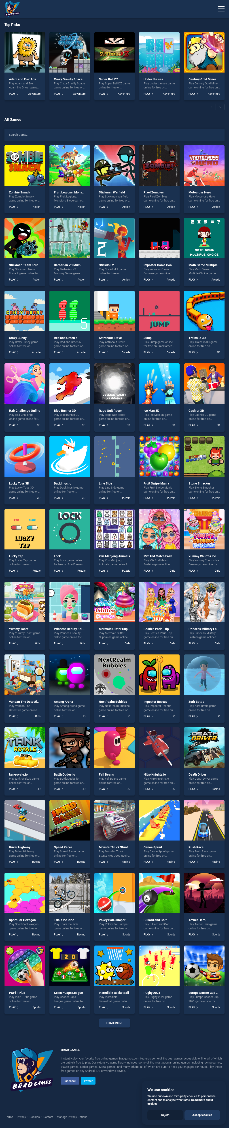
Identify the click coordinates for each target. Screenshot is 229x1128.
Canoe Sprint (153, 847)
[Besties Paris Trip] (159, 602)
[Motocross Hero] (204, 165)
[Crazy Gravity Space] (69, 52)
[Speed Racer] (69, 820)
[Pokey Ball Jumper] (114, 893)
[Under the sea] (159, 52)
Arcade (171, 279)
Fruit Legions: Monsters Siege (75, 192)
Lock (57, 556)
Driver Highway (19, 847)
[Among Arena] (69, 674)
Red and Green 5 (65, 338)
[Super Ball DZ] (114, 52)
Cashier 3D (196, 410)
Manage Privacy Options (71, 1117)
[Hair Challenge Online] (24, 383)
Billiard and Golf (155, 920)
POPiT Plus (17, 993)
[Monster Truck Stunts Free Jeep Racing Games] (114, 820)
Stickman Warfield (112, 192)
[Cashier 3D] (204, 383)
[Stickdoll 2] (114, 238)
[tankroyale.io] (24, 747)
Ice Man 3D (151, 410)
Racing (216, 789)
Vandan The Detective (24, 701)
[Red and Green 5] (69, 311)
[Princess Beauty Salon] (69, 602)
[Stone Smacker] (204, 456)
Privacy (21, 1117)
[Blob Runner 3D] (69, 383)
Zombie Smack (19, 192)
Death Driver (197, 774)
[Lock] (69, 529)
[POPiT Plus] (24, 966)
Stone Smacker (199, 483)
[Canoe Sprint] (159, 820)
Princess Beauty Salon (70, 629)
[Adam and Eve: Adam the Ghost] (24, 52)
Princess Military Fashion (207, 629)
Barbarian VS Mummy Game (74, 265)
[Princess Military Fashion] (204, 602)
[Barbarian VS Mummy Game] (69, 238)
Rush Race (196, 847)
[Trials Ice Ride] (69, 893)
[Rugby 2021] (159, 966)
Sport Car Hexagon (22, 920)
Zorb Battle (196, 701)
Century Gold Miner (202, 79)
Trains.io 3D (197, 338)
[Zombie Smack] (24, 165)
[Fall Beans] (114, 747)
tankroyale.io (18, 774)
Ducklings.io (62, 483)
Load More (114, 1023)
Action (36, 206)
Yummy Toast (18, 629)
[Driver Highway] (24, 820)
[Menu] (221, 9)
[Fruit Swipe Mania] (159, 456)
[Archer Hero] (204, 893)
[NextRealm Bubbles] (114, 674)
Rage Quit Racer (110, 410)
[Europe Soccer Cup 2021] (204, 966)
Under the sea (153, 79)
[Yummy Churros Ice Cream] (204, 529)
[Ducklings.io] (69, 456)
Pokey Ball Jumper (112, 920)
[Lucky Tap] (24, 529)
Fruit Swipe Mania (156, 483)
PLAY (12, 93)
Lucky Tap (16, 556)
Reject (165, 1115)
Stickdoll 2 (106, 265)
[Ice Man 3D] (159, 383)
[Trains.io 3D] (204, 311)
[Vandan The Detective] (24, 674)
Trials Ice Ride (64, 920)
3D (218, 352)
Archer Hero (197, 920)
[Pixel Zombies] (159, 165)
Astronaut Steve (110, 338)
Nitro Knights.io (155, 774)
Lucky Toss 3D (19, 483)
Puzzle (126, 498)
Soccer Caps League (68, 993)
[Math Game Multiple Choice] (204, 238)
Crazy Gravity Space (68, 79)
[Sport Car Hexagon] (24, 893)
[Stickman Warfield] (114, 165)
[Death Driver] (204, 747)
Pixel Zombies (154, 192)
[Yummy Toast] (24, 602)
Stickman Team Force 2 (25, 265)
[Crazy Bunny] (24, 311)
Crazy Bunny (18, 338)
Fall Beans (106, 774)
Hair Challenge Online (24, 410)
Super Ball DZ (108, 79)
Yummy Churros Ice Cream (207, 556)
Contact (48, 1117)
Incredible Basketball (114, 993)
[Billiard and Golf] (159, 893)
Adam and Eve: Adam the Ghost (31, 79)
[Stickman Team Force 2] (24, 238)
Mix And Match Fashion (160, 556)
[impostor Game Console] (159, 238)
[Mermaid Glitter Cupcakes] (114, 602)
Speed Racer (63, 847)
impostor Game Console (161, 265)
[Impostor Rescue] (159, 674)
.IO (83, 716)
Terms (9, 1117)
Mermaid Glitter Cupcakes (117, 629)
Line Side (105, 483)
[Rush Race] (204, 820)
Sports (126, 934)
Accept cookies (202, 1115)
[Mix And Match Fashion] (159, 529)
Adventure (34, 93)
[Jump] (159, 311)
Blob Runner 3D (65, 410)
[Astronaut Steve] (114, 311)
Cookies (34, 1117)
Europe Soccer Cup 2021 (206, 993)
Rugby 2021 (152, 993)
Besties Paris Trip (156, 629)
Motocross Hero (200, 192)
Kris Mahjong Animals (114, 556)
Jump (148, 338)
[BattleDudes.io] (69, 747)
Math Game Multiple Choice (208, 265)
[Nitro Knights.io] (159, 747)
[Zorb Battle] (204, 674)
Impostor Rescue (156, 701)
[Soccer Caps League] (69, 966)
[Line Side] (114, 456)
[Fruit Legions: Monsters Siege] (69, 165)
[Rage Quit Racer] (114, 383)
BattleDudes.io (64, 774)
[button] (211, 107)
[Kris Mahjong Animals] (114, 529)
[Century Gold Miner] (204, 52)
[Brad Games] (10, 9)
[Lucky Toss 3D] (24, 456)
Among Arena (63, 701)
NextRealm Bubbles (113, 701)
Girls (172, 570)
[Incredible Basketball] (114, 966)
